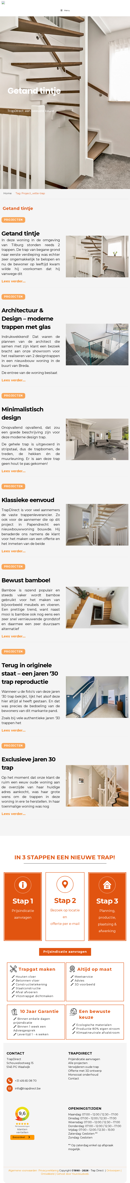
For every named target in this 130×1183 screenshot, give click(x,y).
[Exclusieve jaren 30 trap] (97, 786)
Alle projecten (78, 1063)
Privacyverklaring (48, 1170)
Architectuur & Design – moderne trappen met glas (27, 318)
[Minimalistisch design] (97, 439)
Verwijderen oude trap (83, 1067)
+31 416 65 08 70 (25, 1080)
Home (7, 193)
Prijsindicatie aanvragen (65, 952)
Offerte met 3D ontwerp (85, 1070)
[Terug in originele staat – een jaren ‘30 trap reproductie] (97, 697)
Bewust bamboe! (26, 580)
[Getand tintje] (97, 256)
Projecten (13, 219)
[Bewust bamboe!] (97, 607)
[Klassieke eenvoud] (97, 525)
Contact (73, 1078)
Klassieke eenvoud (28, 500)
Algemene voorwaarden (22, 1170)
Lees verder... (14, 281)
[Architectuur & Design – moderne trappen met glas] (97, 344)
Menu (67, 10)
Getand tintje (20, 233)
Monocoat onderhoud (83, 1074)
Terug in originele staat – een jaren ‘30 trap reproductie (30, 673)
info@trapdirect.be (28, 1088)
